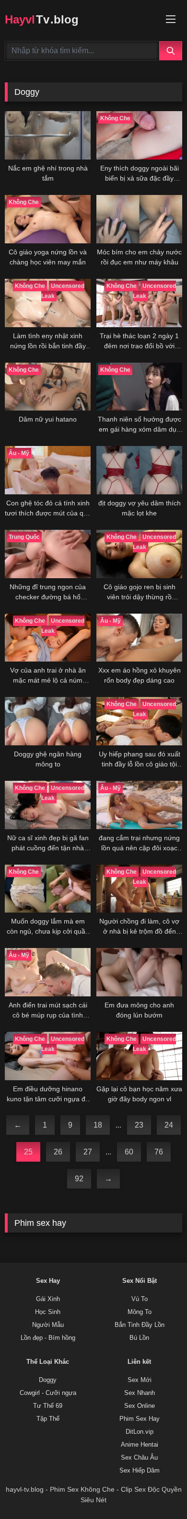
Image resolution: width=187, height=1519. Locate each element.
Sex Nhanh (139, 1393)
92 (79, 1179)
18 (98, 1125)
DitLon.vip (139, 1431)
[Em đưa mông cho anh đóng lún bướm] (139, 972)
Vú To (139, 1299)
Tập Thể (47, 1419)
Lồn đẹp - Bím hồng (48, 1338)
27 (87, 1152)
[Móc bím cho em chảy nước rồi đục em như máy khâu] (139, 219)
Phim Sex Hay (139, 1419)
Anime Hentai (139, 1444)
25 (28, 1152)
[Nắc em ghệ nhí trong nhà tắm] (48, 135)
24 (168, 1125)
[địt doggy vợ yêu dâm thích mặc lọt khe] (139, 470)
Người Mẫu (48, 1325)
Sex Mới (140, 1380)
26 (58, 1152)
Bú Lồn (139, 1338)
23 (139, 1125)
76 (158, 1152)
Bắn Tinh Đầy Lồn (139, 1325)
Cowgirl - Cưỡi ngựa (48, 1393)
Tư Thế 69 (47, 1406)
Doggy (48, 1380)
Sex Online (139, 1406)
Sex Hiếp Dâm (139, 1470)
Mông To (140, 1312)
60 (129, 1152)
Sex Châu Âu (139, 1457)
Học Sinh (47, 1312)
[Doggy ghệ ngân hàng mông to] (48, 721)
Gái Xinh (48, 1299)
